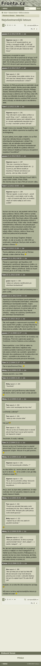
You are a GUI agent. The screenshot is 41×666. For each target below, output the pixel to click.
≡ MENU (4, 8)
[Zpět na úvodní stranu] (20, 3)
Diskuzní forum (13, 12)
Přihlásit (20, 658)
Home (5, 12)
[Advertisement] (20, 627)
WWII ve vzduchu (24, 12)
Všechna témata (8, 15)
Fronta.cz (36, 663)
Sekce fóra (20, 15)
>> (15, 25)
